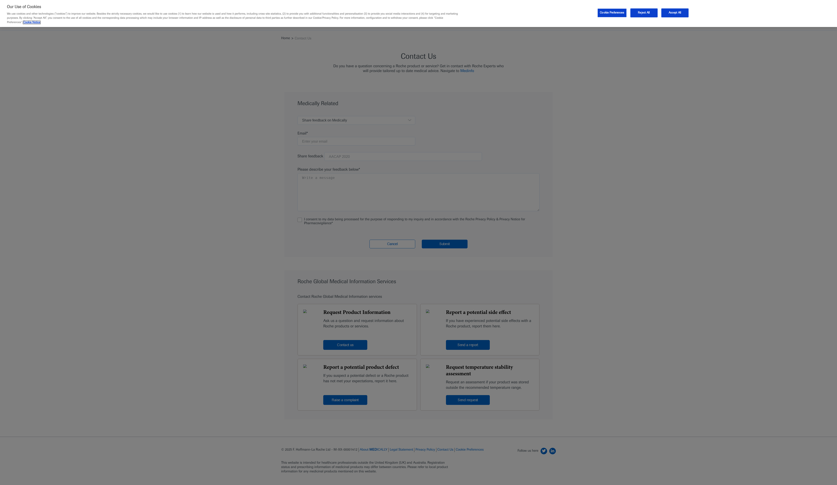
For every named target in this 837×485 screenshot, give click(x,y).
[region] (418, 13)
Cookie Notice (31, 22)
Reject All (644, 12)
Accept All (675, 12)
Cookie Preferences (612, 12)
